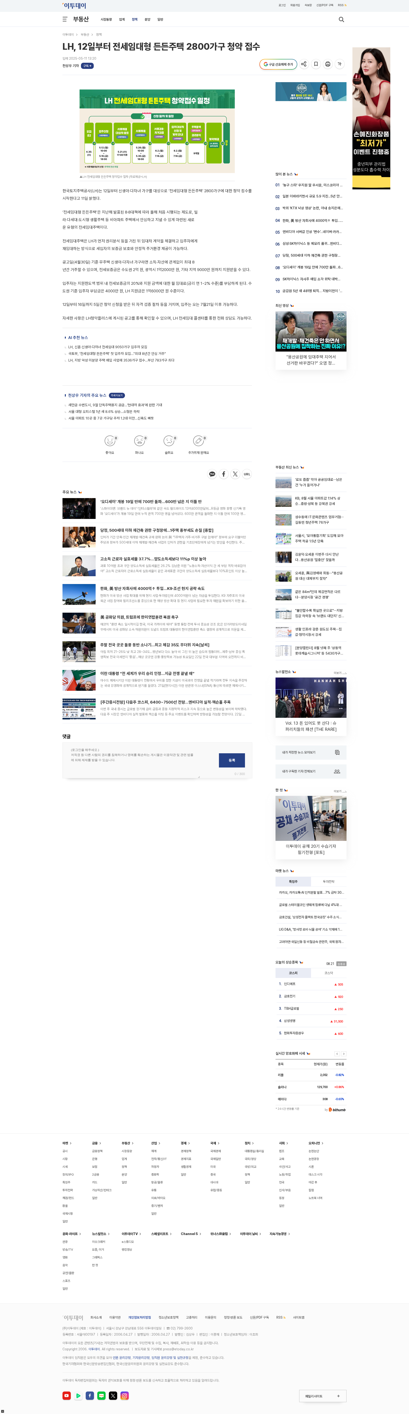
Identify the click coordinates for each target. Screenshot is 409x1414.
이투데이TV (130, 1234)
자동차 (155, 1167)
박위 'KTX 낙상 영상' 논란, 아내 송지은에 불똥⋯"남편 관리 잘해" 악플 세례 (335, 208)
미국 (213, 1167)
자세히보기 (117, 395)
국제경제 (215, 1151)
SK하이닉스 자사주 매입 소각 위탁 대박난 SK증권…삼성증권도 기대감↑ (333, 279)
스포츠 (66, 1281)
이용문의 (210, 1317)
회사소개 (96, 1317)
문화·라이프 (70, 1234)
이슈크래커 (98, 1242)
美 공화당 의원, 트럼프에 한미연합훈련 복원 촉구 (139, 617)
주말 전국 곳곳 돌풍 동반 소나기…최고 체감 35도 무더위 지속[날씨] (154, 644)
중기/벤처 (157, 1206)
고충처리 (191, 1317)
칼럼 (311, 1190)
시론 (311, 1167)
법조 (281, 1151)
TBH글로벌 (291, 1008)
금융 (95, 1143)
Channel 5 (189, 1234)
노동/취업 (285, 1174)
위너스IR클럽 (219, 1234)
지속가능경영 (278, 1234)
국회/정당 (250, 1159)
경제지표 (186, 1159)
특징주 (293, 881)
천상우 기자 (70, 66)
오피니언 (314, 1143)
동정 (281, 1198)
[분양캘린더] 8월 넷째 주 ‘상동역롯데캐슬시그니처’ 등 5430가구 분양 (318, 653)
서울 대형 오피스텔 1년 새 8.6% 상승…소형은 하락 (104, 412)
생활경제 (186, 1167)
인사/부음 (285, 1190)
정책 (135, 19)
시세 (65, 1167)
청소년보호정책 (168, 1317)
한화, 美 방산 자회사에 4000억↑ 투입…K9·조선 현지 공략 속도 (152, 588)
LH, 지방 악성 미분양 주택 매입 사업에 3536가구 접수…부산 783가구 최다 (121, 360)
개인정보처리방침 (139, 1317)
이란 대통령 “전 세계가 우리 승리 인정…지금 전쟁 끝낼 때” (147, 673)
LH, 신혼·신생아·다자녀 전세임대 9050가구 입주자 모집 (107, 347)
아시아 (214, 1182)
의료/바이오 (158, 1198)
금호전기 (289, 996)
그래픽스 (97, 1257)
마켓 (65, 1143)
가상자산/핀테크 (101, 1190)
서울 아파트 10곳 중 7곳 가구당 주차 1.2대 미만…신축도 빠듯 (111, 418)
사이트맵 (298, 1317)
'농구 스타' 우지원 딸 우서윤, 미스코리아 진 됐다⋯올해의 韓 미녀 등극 (332, 185)
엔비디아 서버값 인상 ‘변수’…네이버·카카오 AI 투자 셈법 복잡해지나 (330, 232)
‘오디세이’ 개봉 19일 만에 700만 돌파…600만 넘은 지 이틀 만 (151, 501)
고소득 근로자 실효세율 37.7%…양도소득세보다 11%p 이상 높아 (153, 559)
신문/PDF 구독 (324, 5)
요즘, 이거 (98, 1249)
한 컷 (95, 1265)
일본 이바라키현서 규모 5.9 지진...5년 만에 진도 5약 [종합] (324, 196)
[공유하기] (304, 64)
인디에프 (289, 984)
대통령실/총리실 (254, 1151)
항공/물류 (157, 1182)
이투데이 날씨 (249, 1234)
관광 (65, 1242)
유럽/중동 (216, 1190)
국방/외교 (250, 1167)
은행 (94, 1159)
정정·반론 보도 (233, 1317)
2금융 (95, 1174)
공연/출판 (68, 1273)
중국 (213, 1174)
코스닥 (329, 973)
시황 (65, 1159)
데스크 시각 (315, 1174)
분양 (147, 19)
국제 (213, 1143)
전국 (281, 1182)
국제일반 (215, 1159)
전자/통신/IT (159, 1159)
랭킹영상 (127, 1249)
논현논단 (314, 1151)
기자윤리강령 (141, 1358)
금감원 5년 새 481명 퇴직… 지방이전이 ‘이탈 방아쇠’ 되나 (323, 291)
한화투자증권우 (294, 1033)
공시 (65, 1151)
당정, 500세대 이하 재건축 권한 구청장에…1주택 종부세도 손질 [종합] (156, 530)
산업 (154, 1143)
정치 (247, 1143)
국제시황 (67, 1213)
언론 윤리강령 (122, 1358)
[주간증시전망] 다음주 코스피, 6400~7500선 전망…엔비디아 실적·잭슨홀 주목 (165, 702)
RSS (341, 5)
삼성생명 (289, 1021)
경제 (184, 1143)
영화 (65, 1257)
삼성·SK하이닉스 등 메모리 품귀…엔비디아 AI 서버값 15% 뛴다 (327, 243)
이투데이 (68, 34)
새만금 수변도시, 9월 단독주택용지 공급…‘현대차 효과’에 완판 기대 (115, 405)
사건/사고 (285, 1167)
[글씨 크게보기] (340, 64)
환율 (65, 1206)
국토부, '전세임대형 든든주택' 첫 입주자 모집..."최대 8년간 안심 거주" (117, 354)
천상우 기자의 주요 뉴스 (87, 395)
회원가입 (295, 5)
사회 (282, 1143)
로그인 (282, 5)
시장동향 (106, 19)
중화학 (155, 1174)
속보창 (308, 5)
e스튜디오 (128, 1242)
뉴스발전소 (99, 1234)
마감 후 (313, 1182)
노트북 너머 (315, 1198)
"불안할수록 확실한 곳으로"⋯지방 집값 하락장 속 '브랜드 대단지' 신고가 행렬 (319, 616)
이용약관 (115, 1317)
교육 (281, 1159)
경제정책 (186, 1151)
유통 (153, 1190)
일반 (160, 19)
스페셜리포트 (159, 1234)
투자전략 (328, 881)
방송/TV (67, 1249)
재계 (153, 1151)
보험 (94, 1167)
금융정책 (97, 1151)
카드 (94, 1182)
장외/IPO (68, 1174)
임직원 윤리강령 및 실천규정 (169, 1358)
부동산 (81, 19)
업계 (122, 19)
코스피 (293, 973)
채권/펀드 (68, 1198)
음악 (65, 1265)
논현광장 (314, 1159)
